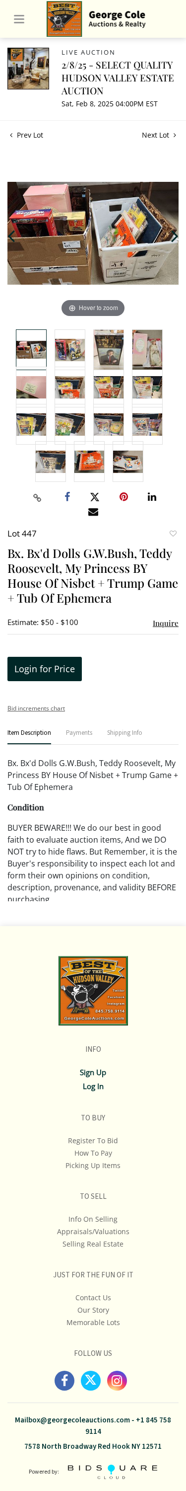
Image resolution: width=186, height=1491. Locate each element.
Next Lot (156, 135)
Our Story (93, 1310)
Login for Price (44, 669)
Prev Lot (29, 135)
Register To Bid (93, 1140)
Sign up (93, 1072)
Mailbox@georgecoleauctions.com (72, 1420)
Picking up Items (93, 1165)
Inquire (166, 623)
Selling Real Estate (93, 1244)
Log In (93, 1086)
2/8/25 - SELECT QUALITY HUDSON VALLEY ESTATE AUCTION (118, 77)
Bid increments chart (36, 708)
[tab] (29, 737)
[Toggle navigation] (19, 19)
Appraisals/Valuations (93, 1231)
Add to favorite (173, 535)
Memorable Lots (93, 1322)
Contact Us (93, 1297)
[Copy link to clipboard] (37, 498)
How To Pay (93, 1153)
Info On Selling (93, 1219)
